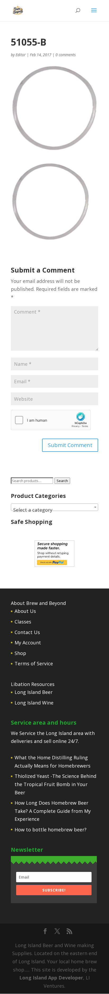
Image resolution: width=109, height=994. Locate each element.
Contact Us (27, 632)
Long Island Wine (34, 702)
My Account (28, 642)
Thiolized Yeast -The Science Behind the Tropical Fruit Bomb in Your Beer (55, 784)
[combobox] (54, 507)
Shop (20, 653)
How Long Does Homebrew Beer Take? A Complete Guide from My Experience (53, 811)
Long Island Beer (34, 692)
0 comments (66, 54)
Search (62, 480)
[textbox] (54, 510)
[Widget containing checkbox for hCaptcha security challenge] (51, 420)
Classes (23, 621)
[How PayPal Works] (54, 565)
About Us (25, 611)
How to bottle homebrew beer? (51, 829)
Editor (21, 54)
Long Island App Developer (51, 977)
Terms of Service (34, 663)
